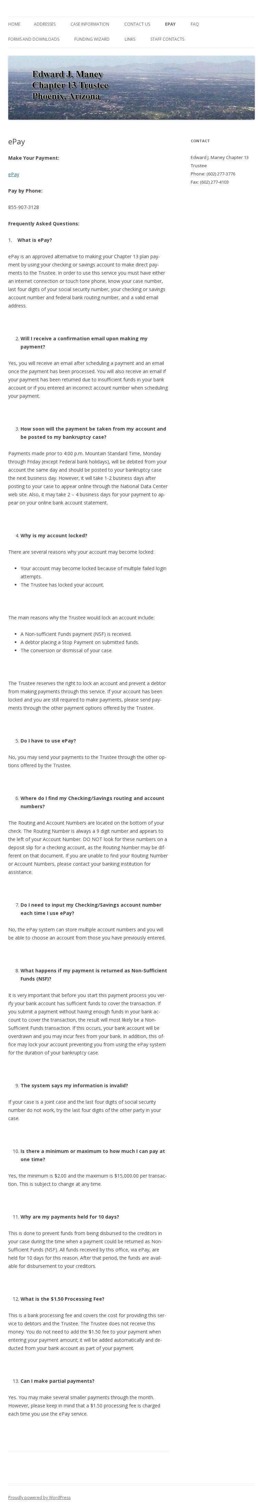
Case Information (90, 24)
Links (130, 39)
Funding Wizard (92, 39)
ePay (170, 24)
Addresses (44, 24)
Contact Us (137, 24)
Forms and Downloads (33, 39)
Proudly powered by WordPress (39, 1497)
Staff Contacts (167, 39)
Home (14, 24)
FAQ (195, 24)
